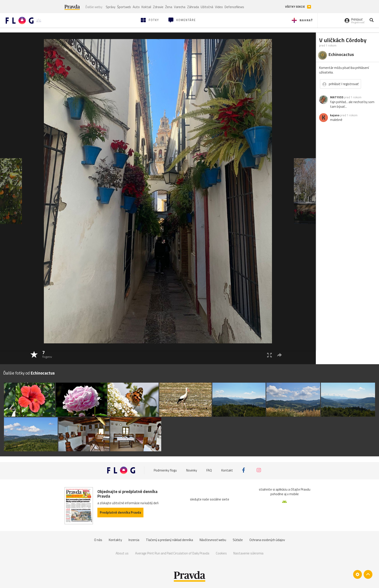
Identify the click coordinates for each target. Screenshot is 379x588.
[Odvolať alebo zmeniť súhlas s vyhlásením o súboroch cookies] (357, 574)
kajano (335, 115)
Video (219, 6)
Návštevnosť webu (213, 540)
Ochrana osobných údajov (267, 540)
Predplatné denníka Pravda (120, 512)
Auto (136, 6)
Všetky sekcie (295, 7)
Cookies (221, 553)
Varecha (179, 6)
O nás (98, 540)
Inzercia (134, 540)
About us (122, 553)
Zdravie (158, 6)
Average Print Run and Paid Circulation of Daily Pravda (172, 553)
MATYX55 (336, 97)
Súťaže (238, 540)
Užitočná (207, 6)
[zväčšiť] (269, 355)
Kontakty (115, 540)
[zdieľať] (279, 355)
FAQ (209, 470)
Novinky (191, 470)
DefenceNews (234, 6)
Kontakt (227, 470)
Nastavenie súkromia (248, 553)
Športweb (124, 6)
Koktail (146, 6)
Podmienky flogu (165, 470)
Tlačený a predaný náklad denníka (169, 540)
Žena (168, 6)
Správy (110, 6)
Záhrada (193, 6)
